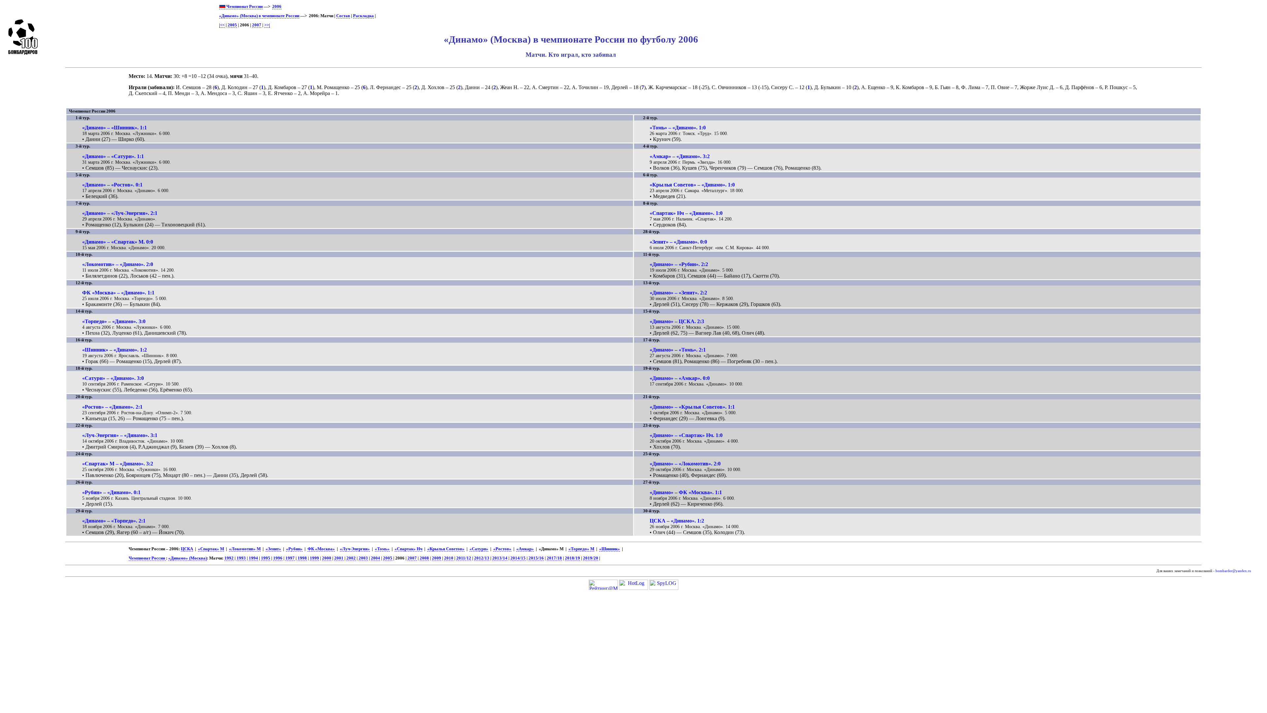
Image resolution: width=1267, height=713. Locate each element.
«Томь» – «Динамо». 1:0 (678, 127)
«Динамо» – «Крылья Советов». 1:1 (692, 407)
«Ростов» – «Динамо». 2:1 (112, 407)
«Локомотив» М (245, 549)
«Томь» (382, 549)
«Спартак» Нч (408, 549)
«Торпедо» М (581, 549)
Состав (343, 16)
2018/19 (572, 558)
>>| (267, 25)
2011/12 (463, 558)
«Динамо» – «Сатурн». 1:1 (113, 156)
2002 (351, 558)
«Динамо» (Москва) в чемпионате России (259, 16)
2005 (232, 25)
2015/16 (536, 558)
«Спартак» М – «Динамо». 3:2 (117, 463)
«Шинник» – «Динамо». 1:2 (114, 350)
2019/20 (590, 558)
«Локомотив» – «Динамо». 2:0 (117, 264)
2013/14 (499, 558)
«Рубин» (294, 549)
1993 (241, 558)
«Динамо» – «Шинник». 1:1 (114, 127)
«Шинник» (609, 549)
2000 (326, 558)
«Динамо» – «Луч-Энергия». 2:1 (119, 213)
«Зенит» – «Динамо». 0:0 (678, 242)
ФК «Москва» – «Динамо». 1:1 (118, 292)
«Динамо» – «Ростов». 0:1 (112, 184)
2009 (436, 558)
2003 (363, 558)
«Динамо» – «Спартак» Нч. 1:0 (686, 435)
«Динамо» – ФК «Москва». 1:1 (686, 492)
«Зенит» (273, 549)
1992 (229, 558)
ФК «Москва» (321, 549)
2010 (448, 558)
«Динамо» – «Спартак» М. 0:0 (117, 242)
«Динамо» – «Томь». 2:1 (678, 350)
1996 (277, 558)
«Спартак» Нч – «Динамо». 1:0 (686, 213)
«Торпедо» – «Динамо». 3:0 (114, 321)
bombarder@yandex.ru (1233, 571)
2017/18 (554, 558)
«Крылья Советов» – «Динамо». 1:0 (692, 184)
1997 (290, 558)
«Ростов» (502, 549)
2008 (424, 558)
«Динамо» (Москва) (187, 558)
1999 (314, 558)
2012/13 (481, 558)
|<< (222, 25)
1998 (302, 558)
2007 (256, 25)
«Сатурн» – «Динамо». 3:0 (113, 378)
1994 (253, 558)
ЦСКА (187, 549)
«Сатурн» (479, 549)
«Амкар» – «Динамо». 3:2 (680, 156)
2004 (375, 558)
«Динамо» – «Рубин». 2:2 (679, 264)
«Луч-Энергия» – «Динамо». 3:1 (119, 435)
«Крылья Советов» (446, 549)
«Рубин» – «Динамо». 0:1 (111, 492)
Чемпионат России (244, 6)
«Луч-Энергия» (355, 549)
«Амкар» (525, 549)
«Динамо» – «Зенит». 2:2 (678, 292)
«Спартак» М (211, 549)
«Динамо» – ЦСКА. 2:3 (677, 321)
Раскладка (363, 16)
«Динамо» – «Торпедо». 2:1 (114, 521)
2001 (338, 558)
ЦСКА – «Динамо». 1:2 (677, 521)
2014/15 (518, 558)
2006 (276, 6)
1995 (265, 558)
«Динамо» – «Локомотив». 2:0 (685, 463)
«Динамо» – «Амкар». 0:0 (680, 378)
